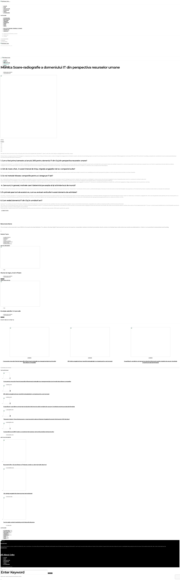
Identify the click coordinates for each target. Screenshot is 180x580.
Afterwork (6, 12)
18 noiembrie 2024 (10, 422)
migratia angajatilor (7, 241)
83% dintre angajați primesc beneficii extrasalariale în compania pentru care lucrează (90, 361)
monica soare (6, 242)
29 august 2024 (9, 496)
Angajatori (6, 8)
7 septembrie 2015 (7, 315)
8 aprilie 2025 (9, 384)
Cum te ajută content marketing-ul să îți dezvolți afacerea (18, 522)
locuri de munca (7, 240)
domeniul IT (5, 238)
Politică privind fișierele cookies (12, 28)
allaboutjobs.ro (6, 237)
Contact (5, 31)
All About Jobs (7, 555)
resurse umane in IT (7, 243)
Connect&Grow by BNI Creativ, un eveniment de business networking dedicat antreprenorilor (28, 431)
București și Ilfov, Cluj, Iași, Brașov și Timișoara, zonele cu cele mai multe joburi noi (24, 464)
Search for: (3, 569)
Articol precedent (5, 245)
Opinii (4, 23)
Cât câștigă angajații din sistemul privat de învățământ (17, 493)
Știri (4, 7)
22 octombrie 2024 (10, 467)
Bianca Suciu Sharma (7, 72)
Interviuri (6, 10)
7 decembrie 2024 (9, 409)
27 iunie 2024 (8, 525)
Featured (6, 20)
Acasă (5, 6)
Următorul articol (5, 280)
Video (4, 11)
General (5, 21)
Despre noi (6, 29)
